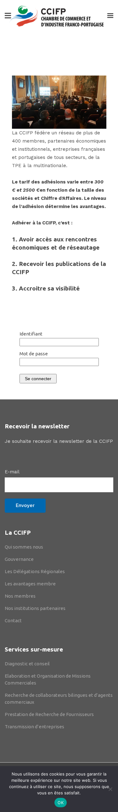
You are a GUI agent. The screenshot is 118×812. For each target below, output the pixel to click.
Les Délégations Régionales (35, 571)
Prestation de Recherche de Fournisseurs (49, 714)
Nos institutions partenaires (35, 608)
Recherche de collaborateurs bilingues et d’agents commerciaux (59, 698)
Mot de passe (34, 353)
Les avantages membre (30, 583)
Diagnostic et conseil (27, 663)
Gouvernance (19, 559)
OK (61, 802)
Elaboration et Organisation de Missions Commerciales (48, 679)
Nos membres (20, 596)
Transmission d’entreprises (34, 726)
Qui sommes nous (24, 547)
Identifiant (31, 333)
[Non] (110, 789)
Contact (13, 620)
